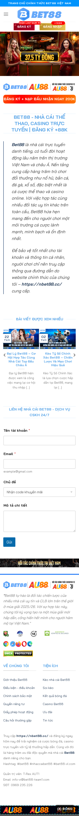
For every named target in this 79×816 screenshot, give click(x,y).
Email (10, 454)
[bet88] (39, 14)
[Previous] (5, 363)
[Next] (74, 363)
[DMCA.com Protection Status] (18, 653)
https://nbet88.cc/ (42, 284)
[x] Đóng (64, 809)
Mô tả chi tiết (15, 505)
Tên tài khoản (17, 430)
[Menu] (6, 14)
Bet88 (18, 144)
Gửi (9, 542)
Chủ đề (10, 482)
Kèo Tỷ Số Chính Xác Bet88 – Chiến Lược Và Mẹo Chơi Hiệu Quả (58, 359)
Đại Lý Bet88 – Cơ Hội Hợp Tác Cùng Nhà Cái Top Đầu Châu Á (21, 359)
